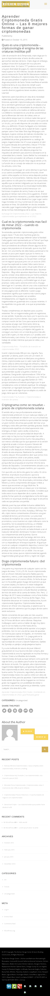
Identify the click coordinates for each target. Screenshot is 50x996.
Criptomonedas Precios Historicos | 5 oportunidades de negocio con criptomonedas (23, 796)
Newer (40, 737)
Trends (6, 887)
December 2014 (9, 864)
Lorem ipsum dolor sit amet (28, 828)
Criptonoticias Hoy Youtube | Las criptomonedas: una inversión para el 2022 (22, 776)
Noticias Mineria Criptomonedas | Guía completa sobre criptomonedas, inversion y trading (22, 767)
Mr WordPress (9, 822)
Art (5, 880)
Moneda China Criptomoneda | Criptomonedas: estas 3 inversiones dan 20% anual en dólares (23, 786)
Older (28, 731)
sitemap (22, 980)
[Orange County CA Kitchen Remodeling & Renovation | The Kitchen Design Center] (16, 3)
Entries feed (8, 916)
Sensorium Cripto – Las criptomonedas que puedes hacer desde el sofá (23, 805)
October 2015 (9, 843)
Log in (6, 909)
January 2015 (8, 857)
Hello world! (23, 822)
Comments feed (9, 924)
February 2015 (9, 850)
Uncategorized (9, 894)
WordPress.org (9, 931)
